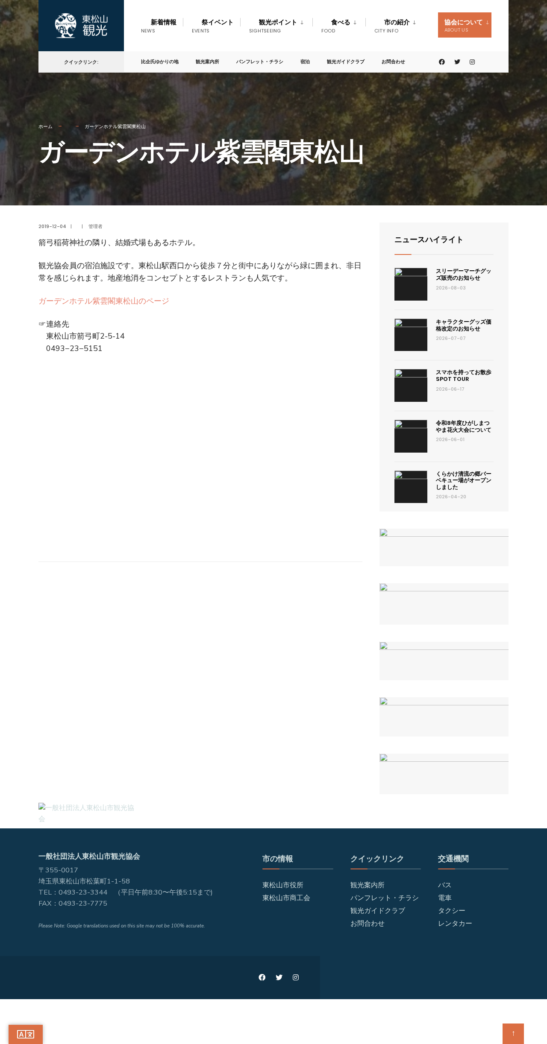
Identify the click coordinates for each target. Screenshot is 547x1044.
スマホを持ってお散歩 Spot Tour (466, 375)
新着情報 (158, 26)
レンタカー (455, 923)
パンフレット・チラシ (259, 61)
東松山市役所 (282, 885)
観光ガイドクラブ (346, 61)
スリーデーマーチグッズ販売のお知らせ (463, 274)
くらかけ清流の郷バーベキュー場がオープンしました (463, 480)
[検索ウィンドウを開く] (488, 62)
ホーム (45, 126)
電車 (445, 898)
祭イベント (213, 26)
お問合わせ (393, 61)
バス (445, 885)
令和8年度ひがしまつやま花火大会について (463, 426)
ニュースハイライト (429, 239)
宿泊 (305, 61)
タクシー (451, 910)
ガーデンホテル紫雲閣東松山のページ (103, 301)
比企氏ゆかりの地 (160, 61)
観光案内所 (207, 61)
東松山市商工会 (286, 898)
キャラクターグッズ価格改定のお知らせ (463, 325)
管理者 (95, 226)
